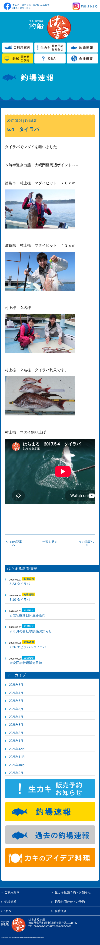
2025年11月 (17, 757)
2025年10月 (17, 765)
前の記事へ (16, 543)
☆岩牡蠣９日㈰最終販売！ (29, 615)
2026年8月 (16, 684)
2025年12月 (17, 749)
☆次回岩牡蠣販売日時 (26, 663)
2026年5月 (16, 709)
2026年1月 (16, 741)
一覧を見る (49, 541)
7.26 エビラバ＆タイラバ (28, 647)
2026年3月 (16, 724)
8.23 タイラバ (20, 584)
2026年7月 (16, 693)
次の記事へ (86, 542)
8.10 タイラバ (20, 599)
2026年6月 (16, 701)
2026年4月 (16, 717)
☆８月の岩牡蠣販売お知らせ (31, 631)
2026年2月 (16, 733)
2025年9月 (16, 773)
